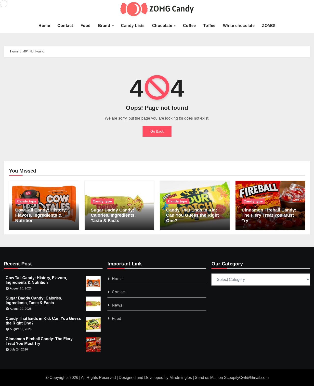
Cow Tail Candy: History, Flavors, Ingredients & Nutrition (41, 215)
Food (85, 26)
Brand (104, 26)
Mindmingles (181, 377)
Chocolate (162, 26)
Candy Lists (133, 26)
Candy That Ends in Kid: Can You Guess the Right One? (192, 215)
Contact (65, 26)
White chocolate (239, 26)
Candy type (26, 201)
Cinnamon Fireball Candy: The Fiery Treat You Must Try (269, 215)
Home (44, 26)
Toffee (209, 26)
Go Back (157, 131)
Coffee (189, 26)
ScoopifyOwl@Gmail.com (246, 377)
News (117, 305)
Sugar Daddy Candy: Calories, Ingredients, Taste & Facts (113, 215)
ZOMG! (268, 26)
